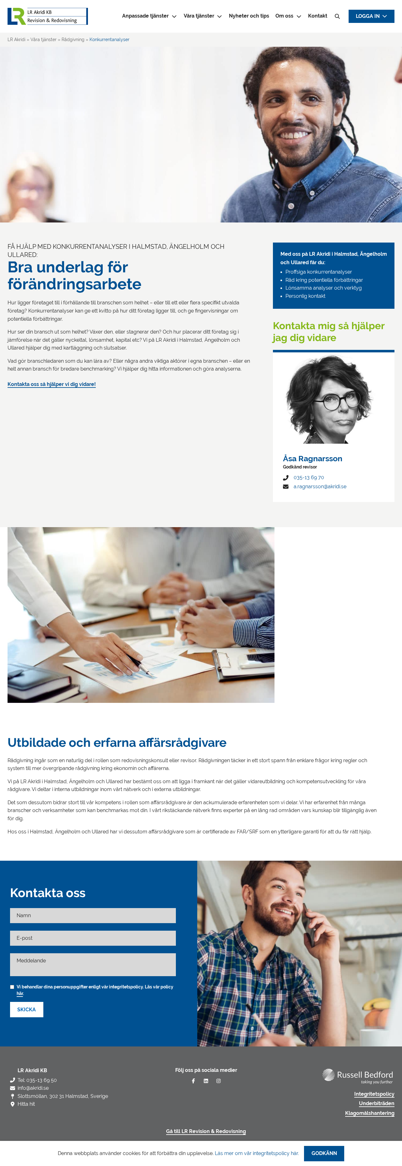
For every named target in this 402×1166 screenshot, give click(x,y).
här (20, 993)
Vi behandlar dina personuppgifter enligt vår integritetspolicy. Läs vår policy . (95, 990)
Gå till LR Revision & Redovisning (206, 1131)
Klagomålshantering (369, 1113)
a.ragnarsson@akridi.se (320, 486)
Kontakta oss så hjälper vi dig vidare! (52, 384)
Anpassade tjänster (145, 16)
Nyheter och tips (249, 16)
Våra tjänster (199, 16)
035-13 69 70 (309, 477)
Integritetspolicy (374, 1094)
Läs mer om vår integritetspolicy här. (257, 1153)
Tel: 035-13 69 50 (37, 1080)
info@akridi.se (33, 1088)
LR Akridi (16, 39)
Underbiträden (376, 1103)
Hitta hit (26, 1104)
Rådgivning (73, 39)
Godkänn (324, 1153)
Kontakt (317, 16)
